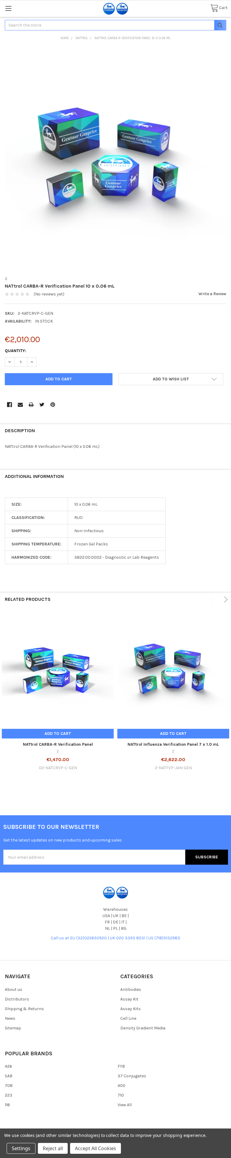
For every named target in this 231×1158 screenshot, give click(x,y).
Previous (212, 599)
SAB (8, 1075)
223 (8, 1095)
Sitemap (13, 1028)
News (10, 1018)
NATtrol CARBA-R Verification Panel (58, 744)
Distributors (17, 999)
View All (125, 1104)
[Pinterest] (52, 404)
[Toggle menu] (8, 8)
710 (121, 1095)
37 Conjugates (132, 1075)
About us (13, 989)
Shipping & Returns (24, 1008)
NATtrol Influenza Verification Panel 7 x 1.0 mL (173, 744)
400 (121, 1085)
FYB (121, 1066)
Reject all (53, 1148)
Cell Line (128, 1018)
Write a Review (212, 293)
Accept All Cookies (95, 1148)
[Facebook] (9, 404)
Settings (21, 1148)
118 (7, 1104)
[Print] (31, 404)
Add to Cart (58, 733)
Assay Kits (130, 1008)
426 (8, 1066)
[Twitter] (42, 404)
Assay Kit (129, 999)
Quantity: (15, 350)
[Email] (20, 404)
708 (9, 1085)
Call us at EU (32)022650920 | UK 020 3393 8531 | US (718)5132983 (115, 938)
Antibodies (130, 989)
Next (225, 599)
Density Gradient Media (142, 1028)
